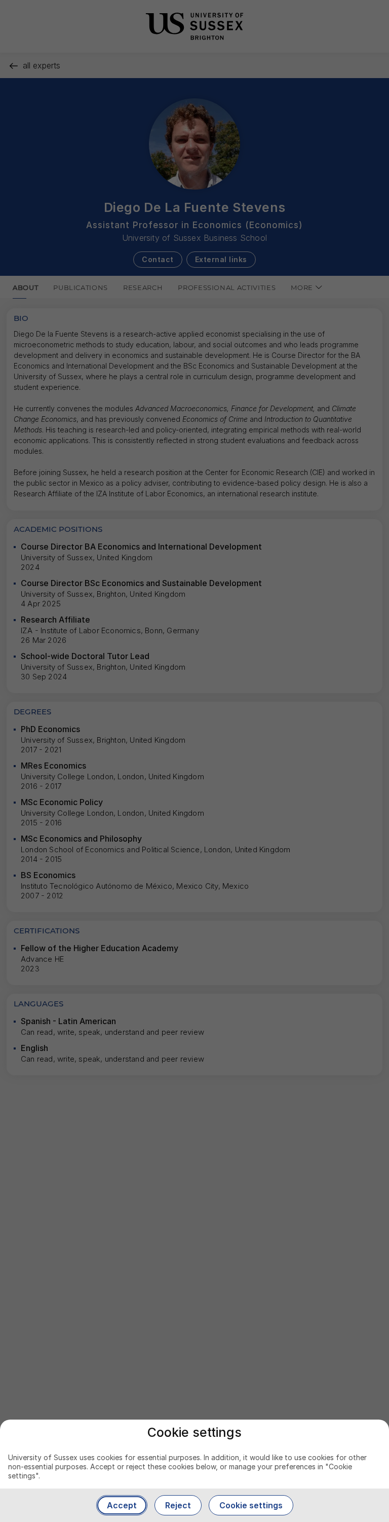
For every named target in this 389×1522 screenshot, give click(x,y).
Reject (178, 1505)
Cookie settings (251, 1505)
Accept (122, 1505)
